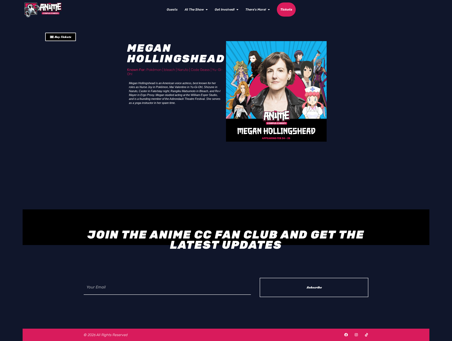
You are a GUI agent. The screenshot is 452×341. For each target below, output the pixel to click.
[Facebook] (346, 335)
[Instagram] (356, 335)
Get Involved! (225, 9)
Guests (172, 9)
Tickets (286, 9)
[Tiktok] (366, 335)
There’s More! (255, 9)
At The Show (194, 9)
